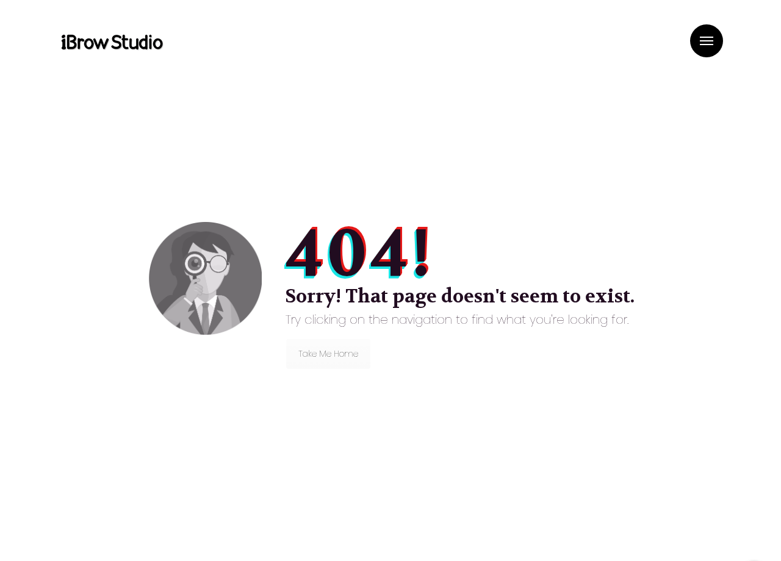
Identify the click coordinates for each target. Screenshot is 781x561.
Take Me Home (328, 354)
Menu (706, 40)
